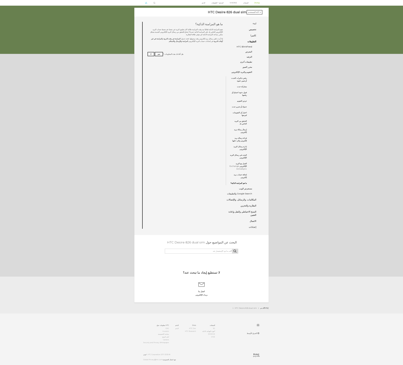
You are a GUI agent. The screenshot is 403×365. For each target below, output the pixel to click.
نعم (159, 54)
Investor (165, 331)
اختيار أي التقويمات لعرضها (240, 114)
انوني (145, 354)
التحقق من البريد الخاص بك (240, 122)
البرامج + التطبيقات (217, 3)
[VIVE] (146, 3)
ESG (167, 328)
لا (150, 54)
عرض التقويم (242, 101)
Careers (166, 340)
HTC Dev (192, 328)
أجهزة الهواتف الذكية (208, 331)
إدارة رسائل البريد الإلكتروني (240, 147)
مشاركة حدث (242, 87)
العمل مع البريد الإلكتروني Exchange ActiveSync (238, 166)
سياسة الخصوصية (163, 334)
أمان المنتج (165, 337)
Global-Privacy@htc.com (152, 360)
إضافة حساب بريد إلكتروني (240, 176)
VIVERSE (233, 3)
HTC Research (190, 331)
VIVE (213, 337)
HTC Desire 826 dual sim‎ (246, 308)
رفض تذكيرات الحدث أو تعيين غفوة (239, 79)
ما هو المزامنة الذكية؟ (239, 183)
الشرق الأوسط (252, 333)
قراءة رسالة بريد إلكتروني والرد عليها (239, 139)
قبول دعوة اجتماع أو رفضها (239, 93)
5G (214, 328)
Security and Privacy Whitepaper (156, 343)
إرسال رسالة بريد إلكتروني (240, 131)
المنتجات (245, 3)
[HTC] (257, 3)
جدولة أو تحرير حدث (239, 107)
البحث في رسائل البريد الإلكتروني (238, 156)
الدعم (203, 3)
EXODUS (211, 334)
